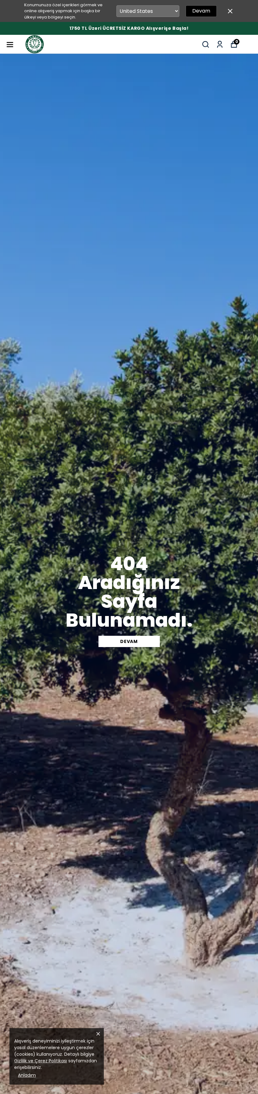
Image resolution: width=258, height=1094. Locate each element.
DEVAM (129, 641)
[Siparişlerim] (220, 44)
